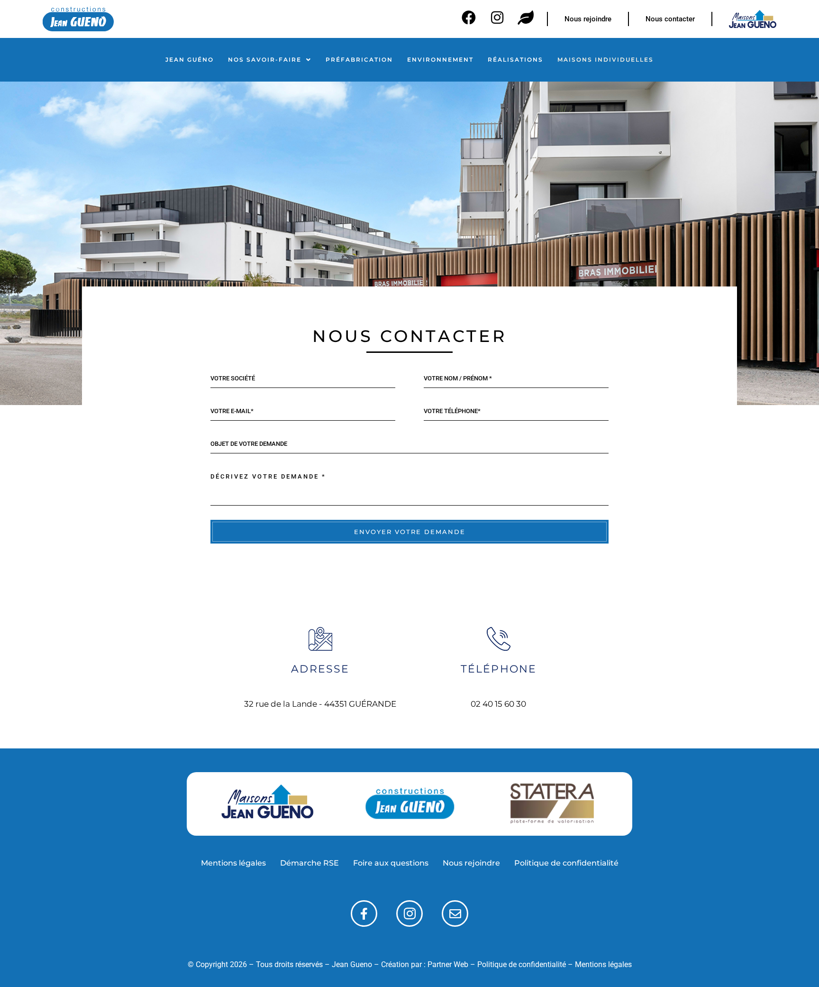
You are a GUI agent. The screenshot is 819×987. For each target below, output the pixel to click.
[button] (269, 59)
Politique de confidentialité (566, 862)
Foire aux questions (390, 862)
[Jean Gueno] (409, 804)
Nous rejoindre (471, 862)
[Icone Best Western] (78, 19)
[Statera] (552, 804)
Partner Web (448, 964)
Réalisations (515, 59)
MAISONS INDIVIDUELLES (605, 59)
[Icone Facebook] (364, 913)
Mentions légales (233, 862)
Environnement (440, 59)
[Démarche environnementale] (526, 17)
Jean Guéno (189, 59)
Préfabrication (359, 59)
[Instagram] (497, 17)
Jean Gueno (352, 964)
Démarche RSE (309, 862)
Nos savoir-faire (264, 59)
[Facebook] (469, 17)
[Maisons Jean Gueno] (267, 804)
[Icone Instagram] (409, 913)
